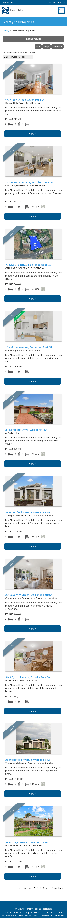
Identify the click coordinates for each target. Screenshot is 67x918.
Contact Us (7, 2)
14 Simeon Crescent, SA (29, 182)
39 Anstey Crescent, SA (26, 842)
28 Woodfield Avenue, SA (27, 512)
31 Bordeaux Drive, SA (26, 429)
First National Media (28, 915)
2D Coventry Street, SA (28, 594)
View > (32, 133)
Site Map (7, 912)
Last (60, 887)
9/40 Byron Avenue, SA (27, 677)
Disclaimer (35, 912)
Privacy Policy (20, 912)
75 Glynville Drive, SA (28, 264)
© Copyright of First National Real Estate (33, 908)
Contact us (48, 912)
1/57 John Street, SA (24, 99)
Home (59, 912)
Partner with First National (53, 915)
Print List (57, 46)
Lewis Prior (16, 10)
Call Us (61, 2)
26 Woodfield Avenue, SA (27, 759)
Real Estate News (8, 915)
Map (46, 46)
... (49, 887)
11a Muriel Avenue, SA (28, 347)
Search (51, 2)
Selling (6, 30)
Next (54, 887)
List (38, 46)
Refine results (33, 38)
